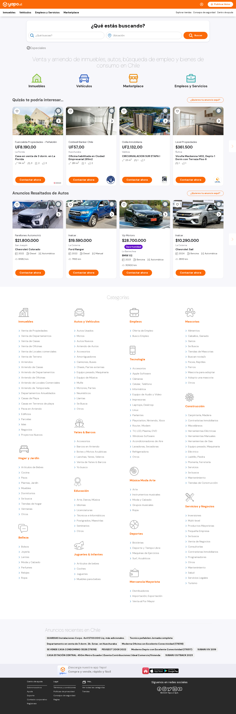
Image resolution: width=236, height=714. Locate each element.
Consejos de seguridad (204, 12)
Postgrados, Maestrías (90, 520)
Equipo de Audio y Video (147, 394)
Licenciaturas (84, 510)
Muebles (26, 488)
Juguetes (82, 574)
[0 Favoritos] (70, 111)
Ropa (24, 577)
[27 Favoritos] (124, 111)
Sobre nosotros (34, 687)
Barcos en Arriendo (88, 446)
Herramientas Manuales (201, 436)
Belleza (23, 537)
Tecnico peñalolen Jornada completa (151, 638)
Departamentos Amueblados (38, 393)
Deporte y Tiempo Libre (146, 548)
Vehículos (25, 12)
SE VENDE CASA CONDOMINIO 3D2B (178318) (72, 649)
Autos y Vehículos (87, 321)
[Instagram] (164, 689)
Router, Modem (141, 425)
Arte (135, 489)
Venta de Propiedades (34, 330)
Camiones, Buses (86, 362)
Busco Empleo (140, 336)
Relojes (25, 572)
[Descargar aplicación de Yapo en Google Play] (171, 671)
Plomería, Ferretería (199, 462)
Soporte (30, 695)
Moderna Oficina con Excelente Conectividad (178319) (153, 643)
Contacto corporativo (37, 699)
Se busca (26, 498)
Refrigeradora (140, 451)
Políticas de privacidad (63, 691)
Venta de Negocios (199, 541)
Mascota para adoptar (201, 372)
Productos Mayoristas (201, 525)
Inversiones (194, 515)
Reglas (56, 699)
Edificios (26, 414)
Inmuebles (9, 12)
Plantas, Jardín (29, 483)
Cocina (25, 472)
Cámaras (137, 379)
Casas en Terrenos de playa (37, 403)
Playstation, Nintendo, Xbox (148, 420)
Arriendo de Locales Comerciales (40, 382)
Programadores (197, 557)
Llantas (81, 398)
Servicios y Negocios (199, 506)
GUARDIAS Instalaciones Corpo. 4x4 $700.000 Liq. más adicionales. (86, 638)
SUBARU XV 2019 (206, 649)
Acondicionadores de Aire (147, 441)
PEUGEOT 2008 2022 (114, 649)
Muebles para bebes (89, 579)
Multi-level (194, 520)
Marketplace (71, 12)
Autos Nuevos (85, 341)
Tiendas (86, 691)
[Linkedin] (174, 689)
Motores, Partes (86, 388)
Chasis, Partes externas (90, 367)
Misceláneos (195, 425)
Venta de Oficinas (31, 346)
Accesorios (83, 351)
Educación (81, 491)
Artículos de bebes (88, 563)
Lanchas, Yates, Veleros (90, 456)
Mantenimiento (197, 477)
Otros (24, 514)
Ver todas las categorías (93, 687)
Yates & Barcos (85, 432)
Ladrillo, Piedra (196, 456)
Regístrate (31, 703)
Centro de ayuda (225, 12)
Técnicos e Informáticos (91, 515)
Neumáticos (84, 393)
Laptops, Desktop (143, 405)
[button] (58, 121)
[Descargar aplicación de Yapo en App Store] (156, 671)
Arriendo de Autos (88, 346)
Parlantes (138, 415)
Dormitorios (28, 493)
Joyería (25, 551)
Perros (192, 367)
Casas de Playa (30, 398)
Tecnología (137, 359)
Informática (139, 389)
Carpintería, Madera (199, 415)
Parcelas (26, 419)
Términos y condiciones (64, 687)
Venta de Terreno (31, 356)
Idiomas (81, 505)
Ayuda (30, 691)
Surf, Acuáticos (141, 558)
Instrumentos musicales (146, 494)
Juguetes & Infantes (88, 554)
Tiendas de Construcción (203, 483)
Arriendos (27, 362)
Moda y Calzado (30, 562)
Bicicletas (138, 542)
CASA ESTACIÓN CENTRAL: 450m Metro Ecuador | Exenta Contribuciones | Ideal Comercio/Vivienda (103, 655)
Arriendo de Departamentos (38, 372)
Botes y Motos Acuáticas (92, 451)
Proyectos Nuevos (32, 434)
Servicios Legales (198, 577)
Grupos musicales (142, 505)
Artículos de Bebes (32, 467)
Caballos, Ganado (198, 336)
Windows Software (143, 436)
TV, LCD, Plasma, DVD (144, 431)
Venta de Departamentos (36, 336)
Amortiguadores (86, 356)
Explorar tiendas (184, 12)
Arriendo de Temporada (35, 388)
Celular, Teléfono (142, 384)
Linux (135, 410)
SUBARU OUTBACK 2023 (179, 655)
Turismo (192, 583)
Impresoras (139, 399)
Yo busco (82, 467)
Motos (80, 336)
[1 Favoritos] (17, 111)
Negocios (26, 429)
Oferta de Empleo (142, 330)
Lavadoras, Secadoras (145, 446)
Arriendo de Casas (32, 367)
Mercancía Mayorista (145, 582)
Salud (191, 572)
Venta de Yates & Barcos (91, 462)
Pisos (24, 477)
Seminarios (83, 525)
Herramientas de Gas (200, 441)
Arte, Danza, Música (88, 499)
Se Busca (82, 403)
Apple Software (141, 373)
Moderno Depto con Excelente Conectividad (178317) (161, 649)
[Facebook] (159, 689)
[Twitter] (169, 689)
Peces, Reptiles (196, 362)
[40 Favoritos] (177, 111)
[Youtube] (179, 689)
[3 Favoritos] (70, 204)
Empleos (136, 321)
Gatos (191, 341)
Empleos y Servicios (47, 12)
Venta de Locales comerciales (38, 351)
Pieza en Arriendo (31, 408)
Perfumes (26, 567)
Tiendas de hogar (31, 503)
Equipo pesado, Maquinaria (93, 372)
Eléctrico (193, 451)
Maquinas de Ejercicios (145, 553)
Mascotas (192, 321)
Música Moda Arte (143, 480)
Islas (23, 424)
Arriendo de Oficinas (33, 377)
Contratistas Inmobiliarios (203, 420)
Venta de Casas (30, 341)
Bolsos (25, 546)
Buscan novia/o (197, 356)
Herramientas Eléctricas (202, 431)
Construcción (195, 406)
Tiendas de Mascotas (200, 351)
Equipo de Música (87, 377)
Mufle (80, 382)
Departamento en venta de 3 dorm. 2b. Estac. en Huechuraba (82, 643)
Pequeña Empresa (198, 531)
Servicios (193, 467)
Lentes (25, 557)
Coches (81, 568)
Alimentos (194, 330)
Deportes (136, 534)
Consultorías (195, 546)
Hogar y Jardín (28, 458)
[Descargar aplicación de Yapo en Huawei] (145, 670)
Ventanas (26, 509)
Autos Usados (85, 330)
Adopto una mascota (200, 377)
